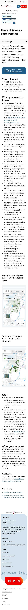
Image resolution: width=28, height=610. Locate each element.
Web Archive (5, 605)
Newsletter (5, 552)
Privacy (4, 601)
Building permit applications (13, 492)
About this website (7, 592)
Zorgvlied (5, 559)
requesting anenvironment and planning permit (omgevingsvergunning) (14, 120)
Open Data (4, 595)
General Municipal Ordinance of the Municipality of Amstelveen (14, 496)
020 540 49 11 (10, 541)
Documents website (8, 556)
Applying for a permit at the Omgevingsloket (13, 71)
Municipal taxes (7, 563)
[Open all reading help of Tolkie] (14, 23)
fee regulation (19, 431)
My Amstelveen (11, 2)
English (24, 2)
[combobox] (23, 2)
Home (3, 10)
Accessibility (5, 598)
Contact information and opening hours (13, 545)
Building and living (13, 10)
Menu (24, 6)
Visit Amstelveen (7, 566)
